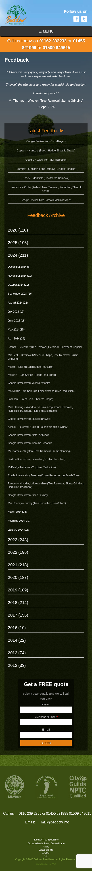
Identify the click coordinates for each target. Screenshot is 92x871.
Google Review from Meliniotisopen (45, 159)
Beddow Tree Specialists (46, 839)
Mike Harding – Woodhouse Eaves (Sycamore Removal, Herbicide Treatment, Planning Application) (40, 409)
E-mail (46, 729)
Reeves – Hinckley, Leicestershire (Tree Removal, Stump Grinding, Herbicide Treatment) (46, 485)
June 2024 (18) (16, 320)
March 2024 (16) (17, 511)
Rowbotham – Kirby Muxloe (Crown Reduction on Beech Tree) (43, 475)
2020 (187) (18, 577)
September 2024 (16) (20, 293)
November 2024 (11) (19, 275)
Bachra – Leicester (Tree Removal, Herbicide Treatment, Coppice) (46, 347)
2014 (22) (17, 640)
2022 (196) (18, 552)
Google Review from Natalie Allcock (28, 435)
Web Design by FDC (46, 864)
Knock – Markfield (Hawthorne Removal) (46, 178)
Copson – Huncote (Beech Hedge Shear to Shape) (46, 150)
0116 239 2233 (30, 813)
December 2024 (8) (19, 266)
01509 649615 (56, 47)
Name (46, 704)
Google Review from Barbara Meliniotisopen (46, 200)
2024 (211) (18, 255)
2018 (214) (18, 602)
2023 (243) (18, 539)
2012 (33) (17, 665)
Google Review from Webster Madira (29, 383)
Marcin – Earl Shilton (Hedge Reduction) (31, 366)
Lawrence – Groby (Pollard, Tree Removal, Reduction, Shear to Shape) (46, 189)
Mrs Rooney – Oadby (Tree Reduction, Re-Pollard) (37, 503)
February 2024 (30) (19, 520)
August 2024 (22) (18, 302)
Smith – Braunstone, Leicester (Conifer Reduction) (36, 459)
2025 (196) (18, 242)
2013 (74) (17, 652)
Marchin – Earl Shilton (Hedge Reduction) (32, 374)
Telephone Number (46, 717)
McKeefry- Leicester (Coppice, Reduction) (32, 467)
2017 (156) (18, 615)
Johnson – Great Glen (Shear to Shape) (30, 399)
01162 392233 (53, 40)
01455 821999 (57, 813)
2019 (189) (18, 590)
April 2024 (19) (16, 338)
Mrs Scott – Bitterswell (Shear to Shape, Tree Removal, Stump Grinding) (43, 357)
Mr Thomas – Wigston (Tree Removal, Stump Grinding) (39, 451)
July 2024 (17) (16, 311)
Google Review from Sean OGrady (28, 495)
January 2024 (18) (18, 529)
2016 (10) (17, 627)
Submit (46, 743)
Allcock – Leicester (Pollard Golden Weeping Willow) (38, 427)
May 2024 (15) (16, 329)
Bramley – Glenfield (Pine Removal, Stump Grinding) (46, 169)
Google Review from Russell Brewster (29, 418)
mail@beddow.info (55, 822)
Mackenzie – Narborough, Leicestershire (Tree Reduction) (41, 391)
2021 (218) (18, 564)
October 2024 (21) (18, 284)
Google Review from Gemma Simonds (30, 443)
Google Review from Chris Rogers (46, 141)
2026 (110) (18, 230)
